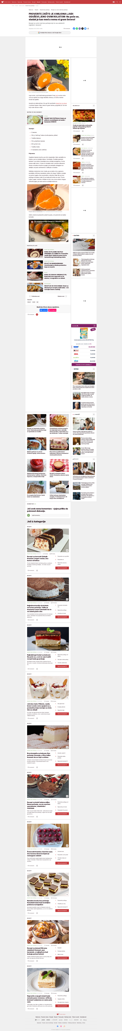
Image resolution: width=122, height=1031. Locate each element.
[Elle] (70, 1020)
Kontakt (55, 1022)
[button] (67, 28)
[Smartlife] (76, 1020)
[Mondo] (37, 1020)
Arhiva (83, 1022)
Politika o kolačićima (62, 1022)
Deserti (36, 9)
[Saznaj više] (94, 235)
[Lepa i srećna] (60, 1020)
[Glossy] (85, 1020)
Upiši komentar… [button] (36, 515)
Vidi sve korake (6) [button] (62, 568)
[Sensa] (66, 1020)
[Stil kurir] (81, 1020)
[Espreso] (48, 1020)
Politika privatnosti (72, 1022)
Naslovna (31, 9)
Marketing (79, 1022)
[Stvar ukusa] (6, 2)
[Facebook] (57, 1026)
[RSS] (64, 1026)
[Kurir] (43, 1020)
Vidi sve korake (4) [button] (62, 958)
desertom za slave (61, 103)
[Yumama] (54, 1020)
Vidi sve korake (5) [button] (62, 617)
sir (37, 302)
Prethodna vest (36, 296)
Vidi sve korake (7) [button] (62, 666)
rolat (56, 95)
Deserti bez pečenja (44, 9)
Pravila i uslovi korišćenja (47, 1022)
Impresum (39, 1022)
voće (33, 302)
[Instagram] (61, 1026)
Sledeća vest (61, 296)
